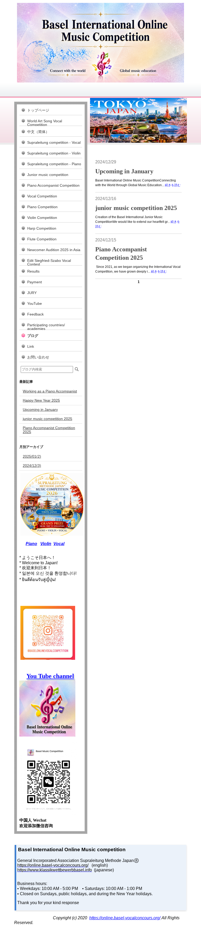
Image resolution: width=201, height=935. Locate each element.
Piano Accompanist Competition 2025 (49, 430)
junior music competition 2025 (136, 207)
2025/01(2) (32, 456)
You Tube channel (50, 676)
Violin (45, 543)
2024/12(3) (32, 465)
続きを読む (173, 185)
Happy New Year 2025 (41, 400)
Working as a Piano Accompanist (50, 391)
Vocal (58, 543)
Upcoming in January (124, 171)
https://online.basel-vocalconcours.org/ (124, 918)
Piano (31, 543)
